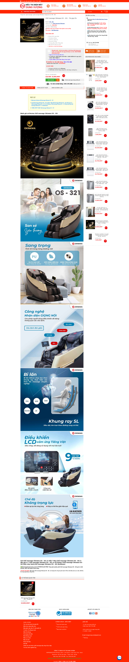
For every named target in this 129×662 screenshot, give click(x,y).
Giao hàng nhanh (55, 5)
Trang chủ (22, 14)
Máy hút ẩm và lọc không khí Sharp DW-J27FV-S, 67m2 (101, 129)
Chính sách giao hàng (62, 626)
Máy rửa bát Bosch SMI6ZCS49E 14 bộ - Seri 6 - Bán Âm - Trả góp (101, 156)
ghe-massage (29, 14)
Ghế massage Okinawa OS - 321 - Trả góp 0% (27, 598)
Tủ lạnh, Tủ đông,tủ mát (29, 630)
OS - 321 (54, 14)
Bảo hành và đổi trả (61, 629)
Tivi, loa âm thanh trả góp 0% (30, 624)
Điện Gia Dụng (27, 632)
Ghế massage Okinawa (59, 23)
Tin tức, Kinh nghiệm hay (29, 647)
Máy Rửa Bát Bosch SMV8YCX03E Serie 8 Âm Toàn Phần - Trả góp (102, 143)
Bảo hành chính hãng (71, 5)
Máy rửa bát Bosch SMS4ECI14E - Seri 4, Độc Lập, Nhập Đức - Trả (101, 182)
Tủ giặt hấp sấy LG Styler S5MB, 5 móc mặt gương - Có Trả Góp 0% (101, 209)
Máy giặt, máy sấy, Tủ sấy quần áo (32, 628)
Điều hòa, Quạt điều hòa (29, 626)
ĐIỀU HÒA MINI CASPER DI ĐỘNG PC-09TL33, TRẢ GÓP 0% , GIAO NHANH (101, 76)
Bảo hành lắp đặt (102, 5)
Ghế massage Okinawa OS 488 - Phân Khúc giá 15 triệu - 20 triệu (101, 222)
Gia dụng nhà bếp (28, 634)
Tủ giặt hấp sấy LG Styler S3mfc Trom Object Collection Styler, (101, 89)
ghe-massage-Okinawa (38, 14)
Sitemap (86, 637)
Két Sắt (25, 643)
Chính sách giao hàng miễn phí (72, 80)
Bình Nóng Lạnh (27, 635)
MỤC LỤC (32, 97)
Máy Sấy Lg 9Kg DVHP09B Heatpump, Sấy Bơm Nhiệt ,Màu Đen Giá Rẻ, (101, 116)
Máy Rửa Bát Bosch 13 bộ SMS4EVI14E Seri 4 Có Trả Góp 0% (102, 195)
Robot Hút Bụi (27, 641)
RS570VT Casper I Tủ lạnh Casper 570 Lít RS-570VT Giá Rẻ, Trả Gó (101, 235)
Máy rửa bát (26, 639)
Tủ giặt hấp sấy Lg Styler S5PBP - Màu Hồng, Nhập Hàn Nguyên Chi (101, 62)
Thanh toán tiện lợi (87, 5)
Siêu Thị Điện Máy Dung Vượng (100, 19)
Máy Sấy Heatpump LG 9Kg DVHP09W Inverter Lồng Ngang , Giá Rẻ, (102, 103)
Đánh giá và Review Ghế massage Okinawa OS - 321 (42, 100)
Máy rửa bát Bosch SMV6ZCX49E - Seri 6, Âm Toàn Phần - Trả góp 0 (101, 169)
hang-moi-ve (48, 14)
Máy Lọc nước (27, 637)
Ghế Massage (55, 30)
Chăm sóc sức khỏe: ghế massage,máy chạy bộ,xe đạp (37, 645)
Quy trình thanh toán (62, 624)
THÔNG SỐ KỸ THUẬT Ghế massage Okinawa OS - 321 (42, 108)
